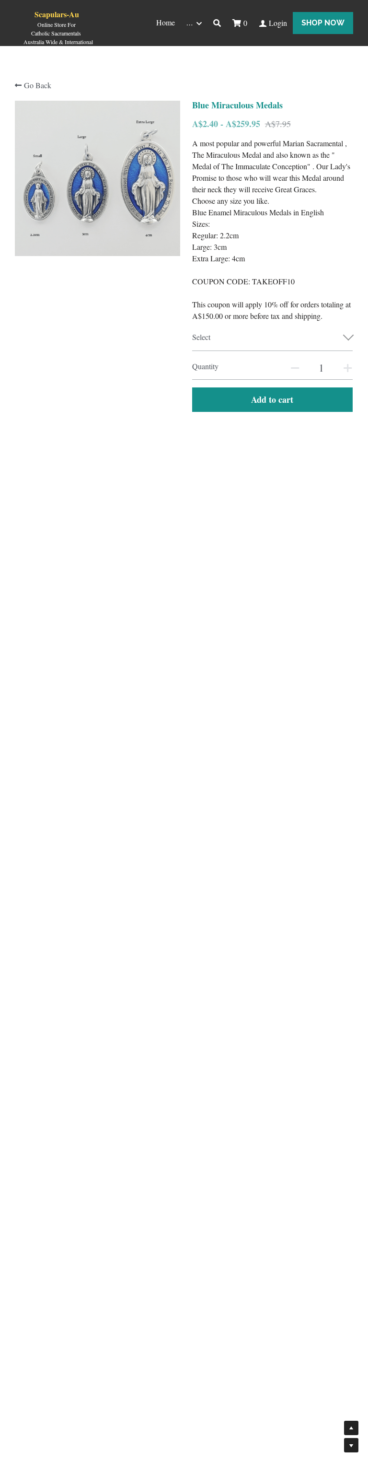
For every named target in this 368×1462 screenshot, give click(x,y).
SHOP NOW (323, 22)
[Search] (217, 23)
